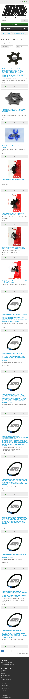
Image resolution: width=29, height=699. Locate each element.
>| (20, 651)
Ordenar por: (5, 46)
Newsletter (3, 690)
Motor (8, 33)
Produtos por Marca (5, 677)
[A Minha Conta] (20, 1)
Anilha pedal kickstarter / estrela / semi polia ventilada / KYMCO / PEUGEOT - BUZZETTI (14, 110)
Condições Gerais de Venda (7, 664)
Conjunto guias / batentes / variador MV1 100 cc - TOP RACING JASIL (13, 180)
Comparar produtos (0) (7, 43)
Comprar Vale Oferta (6, 679)
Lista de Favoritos (5, 688)
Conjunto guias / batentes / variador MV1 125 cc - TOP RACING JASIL (13, 213)
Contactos (3, 670)
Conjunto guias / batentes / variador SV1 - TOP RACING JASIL (14, 281)
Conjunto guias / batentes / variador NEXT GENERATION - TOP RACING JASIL (13, 247)
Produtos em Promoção (6, 681)
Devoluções (4, 672)
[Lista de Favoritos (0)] (22, 1)
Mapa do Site (4, 673)
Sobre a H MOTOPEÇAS (6, 662)
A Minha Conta (4, 685)
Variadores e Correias (19, 33)
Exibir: (18, 46)
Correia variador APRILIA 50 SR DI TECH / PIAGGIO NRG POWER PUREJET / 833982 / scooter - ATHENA (14, 556)
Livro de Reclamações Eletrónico (8, 666)
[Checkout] (26, 1)
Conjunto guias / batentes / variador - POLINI (13, 146)
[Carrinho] (24, 1)
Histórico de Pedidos (6, 687)
